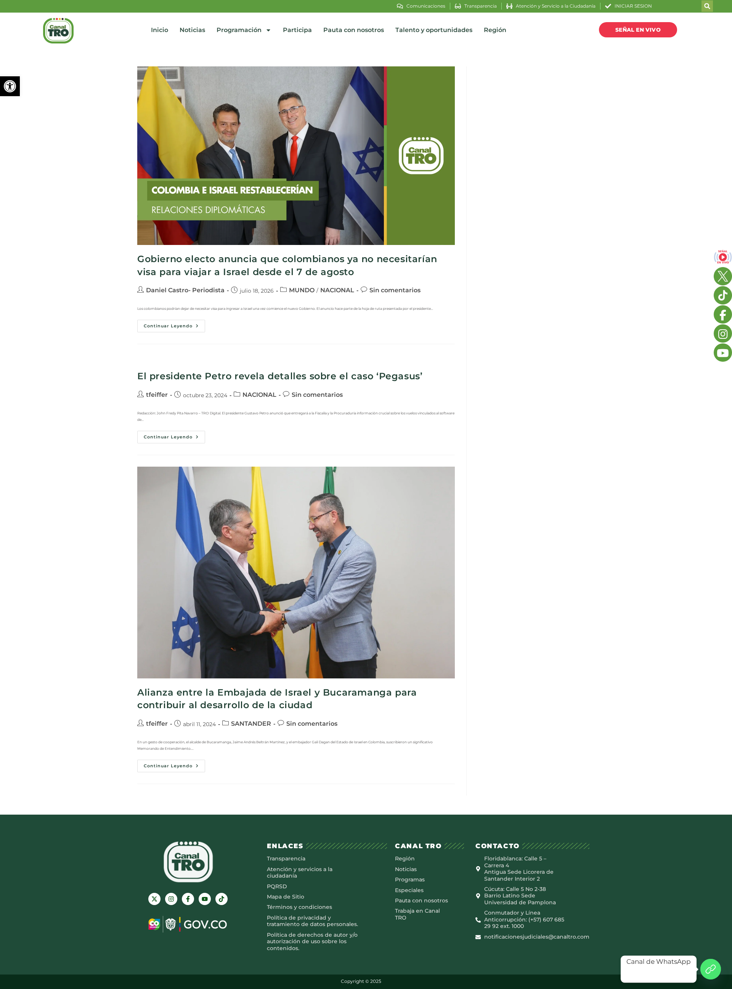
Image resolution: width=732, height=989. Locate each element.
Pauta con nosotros (353, 30)
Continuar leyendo (174, 324)
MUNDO (302, 290)
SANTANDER (251, 723)
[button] (10, 86)
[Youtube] (205, 899)
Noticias (192, 30)
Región (495, 30)
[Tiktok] (221, 899)
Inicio (159, 30)
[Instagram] (171, 899)
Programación (239, 30)
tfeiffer (157, 394)
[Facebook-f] (188, 899)
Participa (297, 30)
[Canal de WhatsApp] (710, 969)
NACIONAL (337, 290)
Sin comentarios (395, 290)
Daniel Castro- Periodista (185, 290)
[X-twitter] (154, 899)
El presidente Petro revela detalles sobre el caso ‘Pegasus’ (279, 376)
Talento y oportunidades (433, 30)
